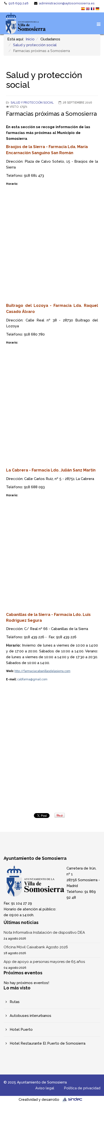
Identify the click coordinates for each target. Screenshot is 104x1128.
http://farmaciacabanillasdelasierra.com (42, 671)
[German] (98, 9)
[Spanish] (83, 9)
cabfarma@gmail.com (32, 679)
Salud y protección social (35, 45)
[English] (88, 9)
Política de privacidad (82, 1088)
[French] (93, 9)
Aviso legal (44, 1088)
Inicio (30, 39)
